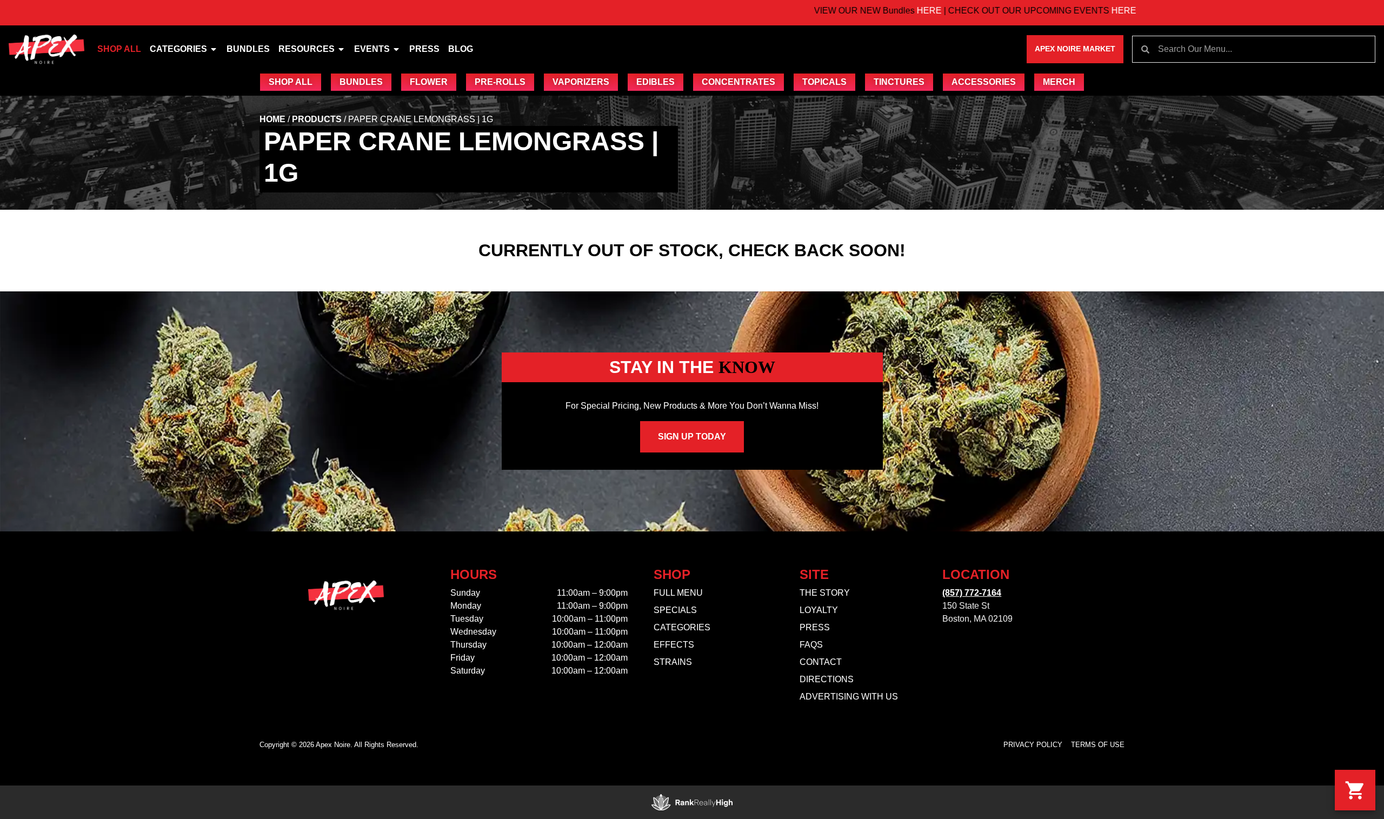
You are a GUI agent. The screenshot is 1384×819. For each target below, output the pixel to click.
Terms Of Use (1097, 745)
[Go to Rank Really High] (692, 802)
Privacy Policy (1032, 745)
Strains (673, 662)
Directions (827, 679)
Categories (178, 49)
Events (372, 49)
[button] (1355, 790)
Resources (306, 49)
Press (424, 49)
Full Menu (678, 592)
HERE (877, 10)
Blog (460, 49)
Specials (675, 610)
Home (272, 119)
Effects (674, 644)
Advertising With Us (849, 696)
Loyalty (819, 610)
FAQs (811, 644)
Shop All (119, 49)
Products (317, 119)
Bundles (248, 49)
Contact (821, 662)
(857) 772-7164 (971, 592)
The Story (825, 592)
